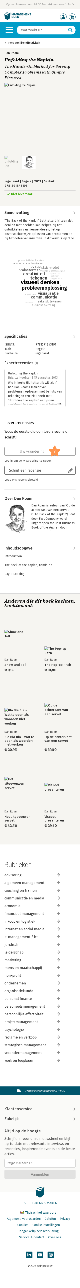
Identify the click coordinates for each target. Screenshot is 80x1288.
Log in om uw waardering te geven (28, 461)
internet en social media (24, 929)
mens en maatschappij (23, 968)
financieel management (24, 914)
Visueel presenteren (54, 818)
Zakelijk (11, 1118)
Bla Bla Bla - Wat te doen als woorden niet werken (19, 740)
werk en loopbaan (18, 1060)
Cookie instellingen (46, 1225)
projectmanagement (21, 1022)
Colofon (50, 1219)
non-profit (12, 975)
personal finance (18, 999)
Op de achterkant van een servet (58, 739)
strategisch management (25, 1045)
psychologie (14, 1029)
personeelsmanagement (24, 1006)
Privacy (65, 1219)
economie (12, 906)
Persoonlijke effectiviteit (24, 42)
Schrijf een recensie (25, 470)
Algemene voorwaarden (24, 1219)
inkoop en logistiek (19, 921)
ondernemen (15, 983)
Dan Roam (11, 53)
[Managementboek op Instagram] (51, 1255)
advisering (13, 875)
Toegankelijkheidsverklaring (38, 1231)
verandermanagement (23, 1053)
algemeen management (24, 883)
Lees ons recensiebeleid (21, 480)
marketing (12, 960)
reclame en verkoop (20, 1037)
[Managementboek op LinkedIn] (29, 1255)
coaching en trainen (20, 890)
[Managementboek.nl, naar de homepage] (17, 19)
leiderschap (14, 952)
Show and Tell (15, 665)
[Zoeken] (70, 30)
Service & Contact (31, 1237)
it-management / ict (21, 937)
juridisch (11, 944)
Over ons (54, 1237)
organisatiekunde (18, 991)
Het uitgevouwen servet (17, 818)
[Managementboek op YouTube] (40, 1255)
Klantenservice (18, 1109)
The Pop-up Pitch (57, 665)
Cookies (22, 1225)
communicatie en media (24, 898)
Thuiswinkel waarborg (40, 1212)
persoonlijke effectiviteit (24, 1014)
